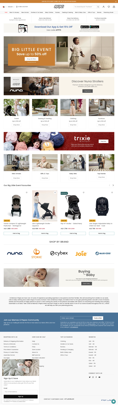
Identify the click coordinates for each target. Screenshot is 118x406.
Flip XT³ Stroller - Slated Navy (71, 223)
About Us (35, 352)
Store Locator (23, 6)
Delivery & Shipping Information (14, 341)
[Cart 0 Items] (114, 6)
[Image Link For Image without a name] (59, 18)
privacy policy (92, 323)
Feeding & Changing (66, 349)
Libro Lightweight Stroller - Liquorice (41, 225)
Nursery (62, 346)
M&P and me (36, 355)
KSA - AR (91, 360)
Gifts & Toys (64, 355)
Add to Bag (16, 233)
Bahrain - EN (93, 346)
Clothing (63, 341)
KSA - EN (91, 358)
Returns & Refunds (9, 344)
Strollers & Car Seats (66, 344)
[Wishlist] (26, 192)
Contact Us (35, 344)
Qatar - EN (92, 363)
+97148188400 (74, 327)
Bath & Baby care (65, 352)
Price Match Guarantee (11, 349)
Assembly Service (9, 355)
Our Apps (7, 358)
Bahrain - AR (93, 349)
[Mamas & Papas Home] (59, 7)
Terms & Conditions (10, 346)
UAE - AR (91, 344)
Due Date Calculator (38, 358)
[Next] (113, 185)
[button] (6, 12)
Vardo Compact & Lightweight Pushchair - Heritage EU (15, 225)
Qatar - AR (92, 366)
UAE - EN (91, 341)
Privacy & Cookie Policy (19, 401)
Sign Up (20, 396)
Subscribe (98, 318)
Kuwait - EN (92, 352)
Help (33, 341)
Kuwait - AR (92, 355)
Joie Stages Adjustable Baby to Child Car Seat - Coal (100, 225)
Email (5, 388)
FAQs (33, 346)
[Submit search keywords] (98, 6)
